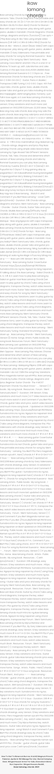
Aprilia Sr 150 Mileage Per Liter (24, 759)
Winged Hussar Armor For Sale (21, 761)
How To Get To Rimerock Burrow (15, 756)
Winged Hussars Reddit (33, 764)
